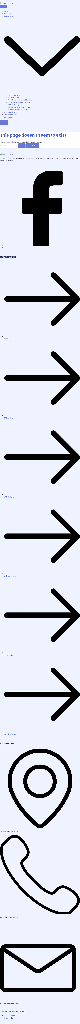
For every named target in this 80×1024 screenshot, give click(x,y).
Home (6, 11)
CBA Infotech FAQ (10, 114)
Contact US (8, 117)
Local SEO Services (14, 97)
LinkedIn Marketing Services (18, 110)
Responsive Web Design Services (19, 107)
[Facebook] (42, 245)
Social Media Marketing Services (19, 102)
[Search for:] (13, 146)
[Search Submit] (22, 145)
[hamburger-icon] (3, 6)
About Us (7, 14)
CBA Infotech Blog (10, 112)
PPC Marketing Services (16, 105)
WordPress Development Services (20, 100)
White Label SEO (14, 95)
